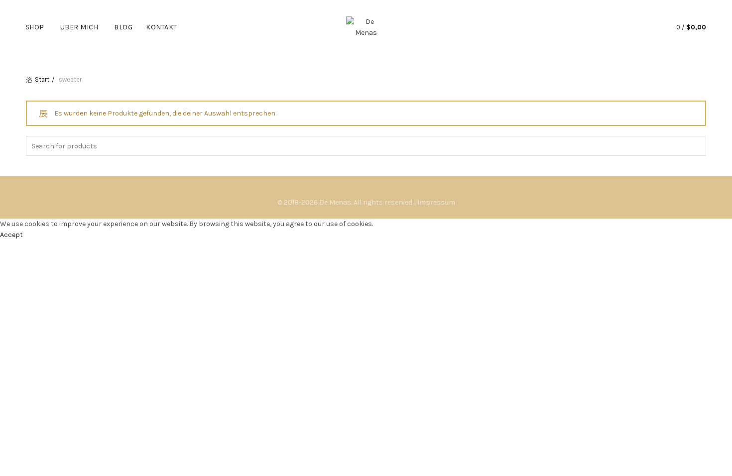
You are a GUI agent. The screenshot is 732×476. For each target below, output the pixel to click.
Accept (11, 235)
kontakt (161, 27)
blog (123, 27)
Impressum (436, 202)
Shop (34, 27)
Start (42, 79)
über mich (79, 27)
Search (696, 146)
